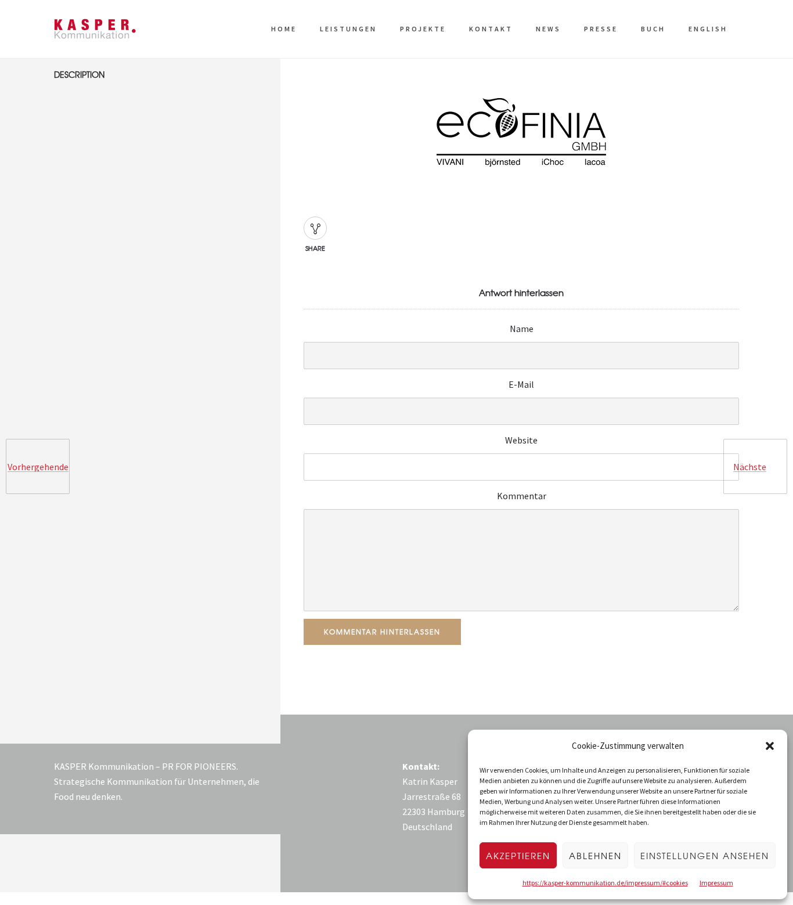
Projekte (423, 28)
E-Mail (521, 384)
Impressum (716, 882)
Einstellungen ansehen (704, 855)
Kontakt (491, 28)
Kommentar (521, 496)
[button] (770, 746)
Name (522, 328)
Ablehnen (595, 855)
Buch (653, 28)
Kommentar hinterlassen (382, 631)
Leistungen (348, 28)
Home (284, 28)
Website (521, 440)
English (708, 28)
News (548, 28)
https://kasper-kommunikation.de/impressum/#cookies (605, 882)
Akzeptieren (518, 855)
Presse (601, 28)
